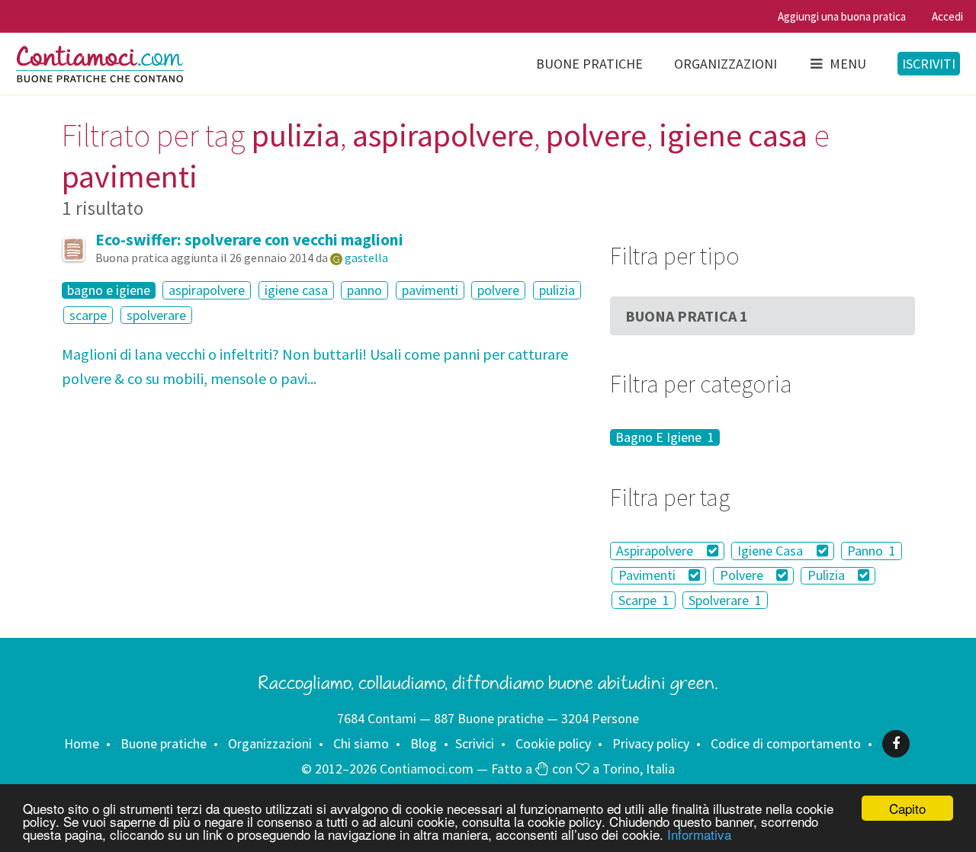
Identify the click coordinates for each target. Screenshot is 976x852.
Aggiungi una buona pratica (842, 16)
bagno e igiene (108, 290)
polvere (498, 290)
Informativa (699, 834)
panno (364, 290)
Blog (423, 743)
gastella (366, 257)
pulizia (557, 290)
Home (81, 743)
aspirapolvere (207, 290)
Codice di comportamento (786, 743)
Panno (871, 550)
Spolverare (725, 600)
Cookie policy (553, 743)
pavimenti (430, 290)
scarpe (88, 315)
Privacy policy (650, 743)
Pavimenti (648, 576)
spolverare (156, 315)
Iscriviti (928, 63)
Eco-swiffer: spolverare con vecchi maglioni (249, 239)
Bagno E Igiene (664, 437)
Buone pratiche (589, 63)
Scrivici (474, 743)
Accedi (947, 16)
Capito (907, 808)
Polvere (743, 576)
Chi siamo (361, 743)
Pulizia (827, 576)
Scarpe (643, 600)
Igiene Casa (771, 550)
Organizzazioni (725, 63)
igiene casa (296, 290)
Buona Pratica (686, 315)
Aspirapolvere (656, 550)
